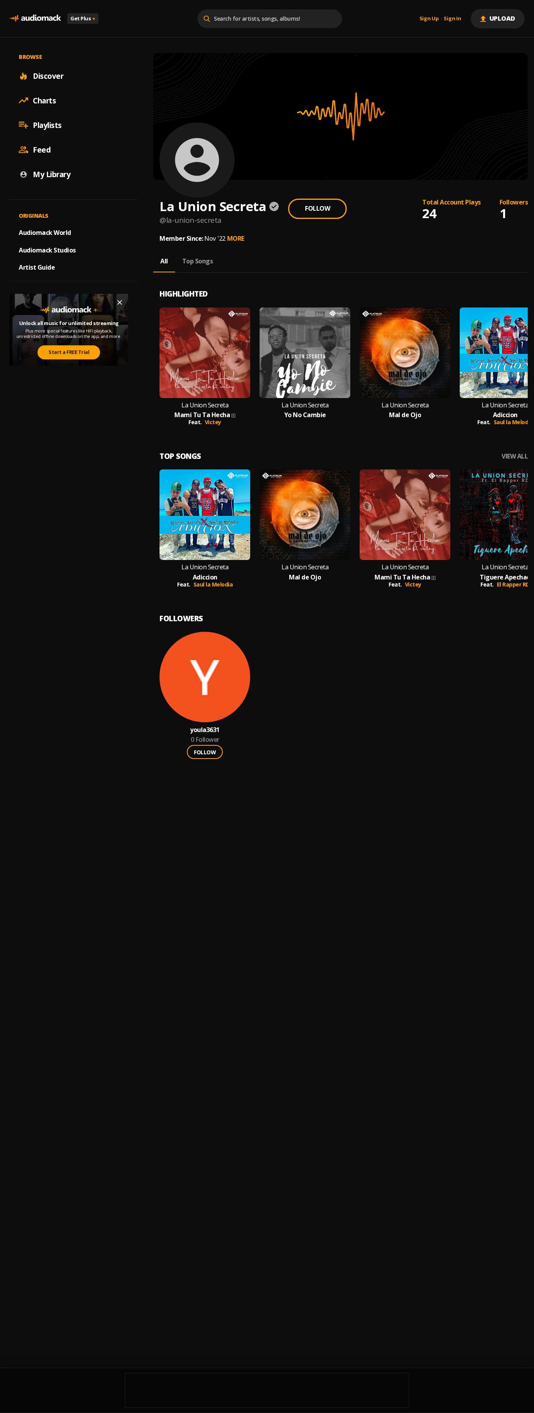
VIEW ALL (515, 456)
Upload (502, 18)
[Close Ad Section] (120, 302)
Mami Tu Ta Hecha (202, 415)
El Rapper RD (513, 584)
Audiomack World (45, 232)
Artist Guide (37, 267)
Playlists (47, 125)
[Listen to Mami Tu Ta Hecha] (204, 352)
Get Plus (82, 18)
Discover (48, 76)
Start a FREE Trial (68, 351)
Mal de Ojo (405, 415)
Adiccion (505, 415)
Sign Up (429, 19)
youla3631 (205, 730)
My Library (51, 174)
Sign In (452, 19)
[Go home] (35, 18)
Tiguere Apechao (505, 577)
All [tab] (164, 261)
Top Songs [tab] (197, 261)
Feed (41, 149)
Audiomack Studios (47, 249)
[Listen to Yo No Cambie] (305, 352)
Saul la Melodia (513, 422)
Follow (317, 208)
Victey (213, 422)
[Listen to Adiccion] (204, 514)
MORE (235, 238)
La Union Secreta (204, 405)
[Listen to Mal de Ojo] (405, 352)
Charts (44, 100)
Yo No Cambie (305, 415)
